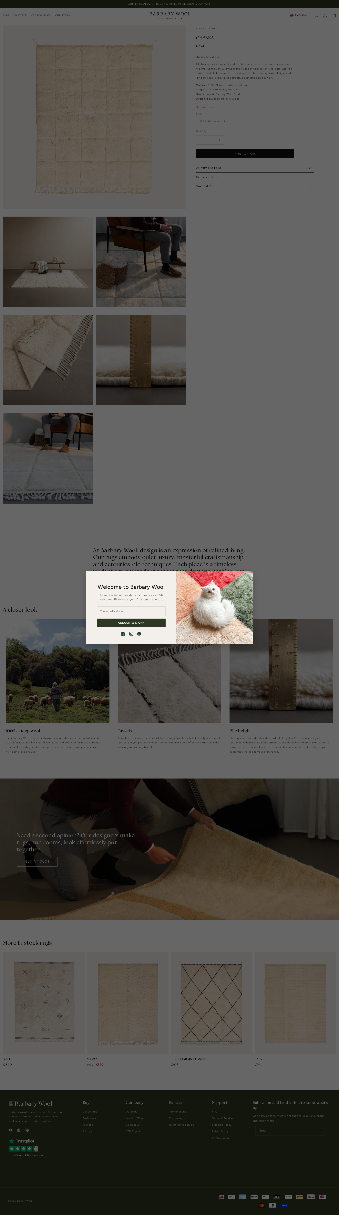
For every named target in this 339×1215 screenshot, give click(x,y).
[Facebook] (123, 634)
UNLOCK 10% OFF (131, 622)
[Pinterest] (139, 634)
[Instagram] (131, 634)
